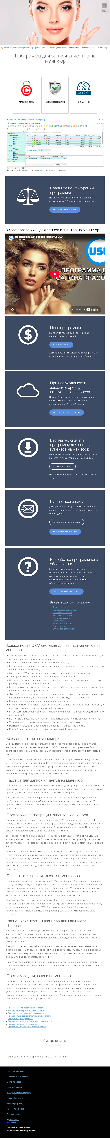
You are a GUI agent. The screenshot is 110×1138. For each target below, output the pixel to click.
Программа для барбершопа (20, 1019)
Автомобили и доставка (63, 624)
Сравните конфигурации (64, 209)
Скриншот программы (16, 1071)
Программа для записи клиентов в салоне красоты (30, 1021)
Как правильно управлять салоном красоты (27, 1011)
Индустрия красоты (61, 618)
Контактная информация (65, 532)
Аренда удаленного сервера (66, 412)
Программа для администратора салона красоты (29, 1016)
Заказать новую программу (66, 591)
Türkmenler (14, 1120)
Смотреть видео (14, 1082)
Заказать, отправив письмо (66, 522)
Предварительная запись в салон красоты (26, 1013)
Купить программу (15, 1104)
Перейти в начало (14, 1114)
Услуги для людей (61, 626)
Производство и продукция (65, 610)
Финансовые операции (62, 613)
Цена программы (61, 345)
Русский (12, 1122)
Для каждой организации (64, 629)
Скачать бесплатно (62, 466)
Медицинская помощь (62, 615)
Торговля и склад (60, 607)
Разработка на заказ (15, 1109)
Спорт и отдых (59, 621)
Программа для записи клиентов (22, 1024)
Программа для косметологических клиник (27, 1027)
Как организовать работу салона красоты (26, 1008)
